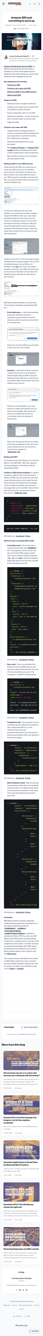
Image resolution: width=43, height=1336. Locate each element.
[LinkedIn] (33, 56)
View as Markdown (23, 29)
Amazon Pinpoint (18, 147)
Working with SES (14, 95)
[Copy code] (36, 499)
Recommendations (25, 1305)
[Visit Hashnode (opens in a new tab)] (21, 1325)
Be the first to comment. (28, 1034)
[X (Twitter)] (31, 56)
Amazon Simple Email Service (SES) (18, 66)
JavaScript (20, 536)
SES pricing (11, 953)
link (17, 266)
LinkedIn (20, 968)
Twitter (12, 968)
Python (28, 536)
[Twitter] (16, 1290)
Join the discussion (31, 1027)
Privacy (36, 1305)
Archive (14, 1305)
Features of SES (13, 85)
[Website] (23, 1290)
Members (7, 1305)
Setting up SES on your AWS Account (22, 91)
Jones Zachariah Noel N (19, 56)
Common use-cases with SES (19, 88)
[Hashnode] (26, 1290)
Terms (21, 1309)
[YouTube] (20, 1290)
